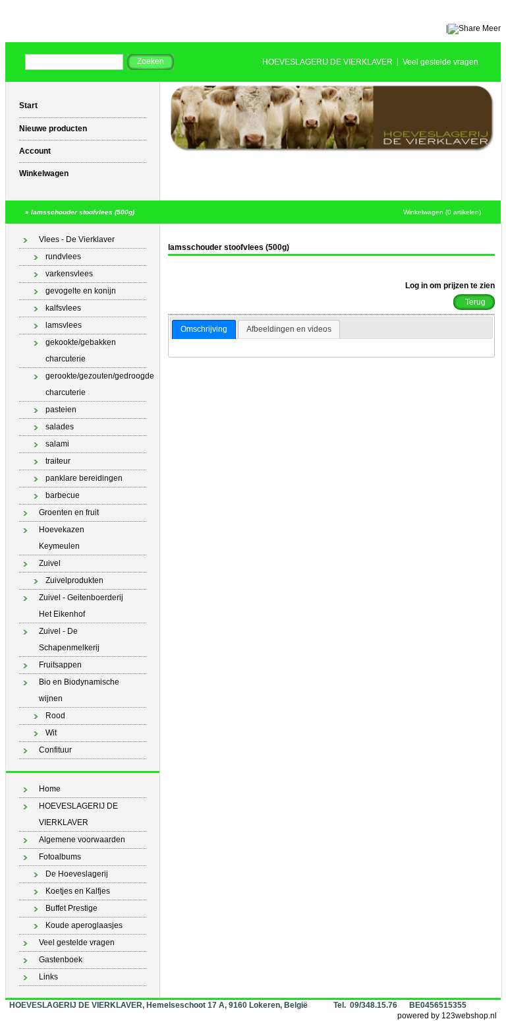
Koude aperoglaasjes (84, 925)
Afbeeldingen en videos (288, 329)
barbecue (62, 495)
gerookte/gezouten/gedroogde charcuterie (95, 384)
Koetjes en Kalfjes (77, 891)
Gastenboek (60, 959)
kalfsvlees (63, 308)
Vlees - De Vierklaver (77, 239)
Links (48, 976)
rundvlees (63, 256)
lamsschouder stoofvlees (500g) (82, 212)
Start (28, 105)
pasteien (60, 409)
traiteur (57, 461)
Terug (475, 302)
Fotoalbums (60, 856)
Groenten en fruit (69, 512)
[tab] (204, 330)
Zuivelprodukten (74, 580)
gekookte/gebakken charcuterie (80, 350)
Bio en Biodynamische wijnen (79, 690)
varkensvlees (69, 273)
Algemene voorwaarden (82, 839)
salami (57, 444)
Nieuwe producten (53, 128)
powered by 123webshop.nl (447, 1015)
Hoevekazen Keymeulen (61, 538)
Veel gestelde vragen (440, 62)
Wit (51, 732)
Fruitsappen (60, 664)
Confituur (55, 750)
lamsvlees (63, 325)
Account (35, 151)
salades (59, 426)
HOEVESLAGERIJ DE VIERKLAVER (327, 62)
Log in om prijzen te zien (450, 285)
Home (50, 788)
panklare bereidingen (84, 478)
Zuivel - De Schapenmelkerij (69, 639)
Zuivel (50, 563)
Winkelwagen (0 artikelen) (442, 212)
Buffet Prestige (71, 908)
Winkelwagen (44, 173)
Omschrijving (204, 329)
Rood (55, 715)
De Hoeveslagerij (76, 874)
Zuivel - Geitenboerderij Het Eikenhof (81, 606)
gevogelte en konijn (80, 290)
